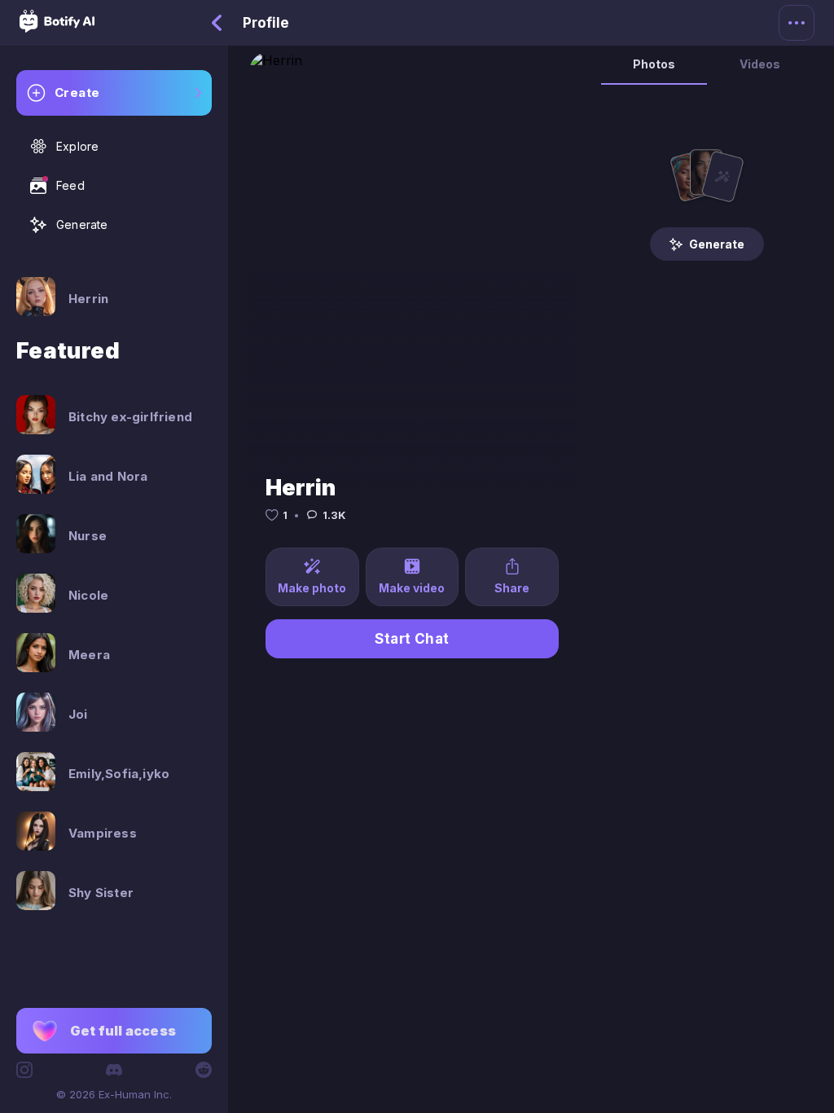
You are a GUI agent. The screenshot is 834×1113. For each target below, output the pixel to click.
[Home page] (57, 28)
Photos (654, 64)
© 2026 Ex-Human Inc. (114, 1094)
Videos (760, 64)
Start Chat (412, 639)
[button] (114, 1031)
